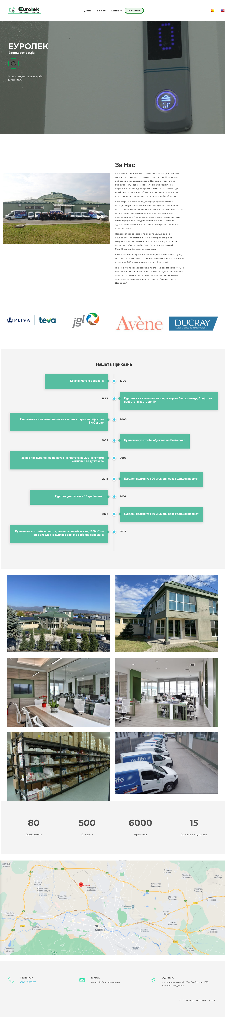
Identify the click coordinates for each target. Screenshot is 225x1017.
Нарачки (134, 10)
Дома (88, 10)
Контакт (116, 10)
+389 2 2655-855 (28, 982)
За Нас (101, 10)
